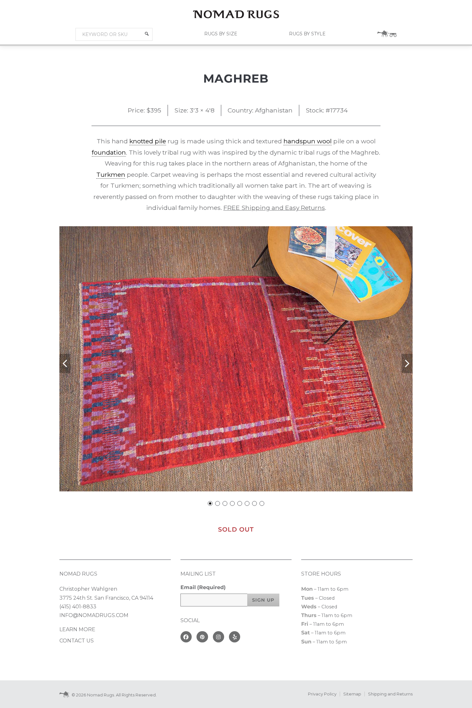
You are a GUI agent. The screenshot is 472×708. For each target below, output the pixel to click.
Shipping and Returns (390, 694)
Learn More (77, 629)
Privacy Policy (322, 694)
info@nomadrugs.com (93, 615)
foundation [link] (109, 152)
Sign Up (263, 600)
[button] (147, 34)
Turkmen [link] (110, 174)
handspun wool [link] (308, 141)
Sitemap (352, 694)
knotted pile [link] (147, 141)
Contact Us (76, 641)
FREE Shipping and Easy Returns (274, 207)
